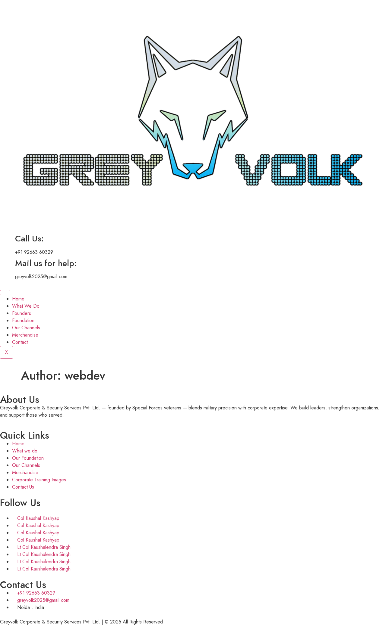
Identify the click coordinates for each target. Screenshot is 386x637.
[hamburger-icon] (5, 292)
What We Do (26, 306)
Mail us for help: (46, 263)
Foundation (23, 320)
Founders (21, 313)
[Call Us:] (7, 238)
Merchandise (25, 334)
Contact (20, 342)
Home (18, 298)
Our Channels (26, 327)
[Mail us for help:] (7, 263)
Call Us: (29, 238)
